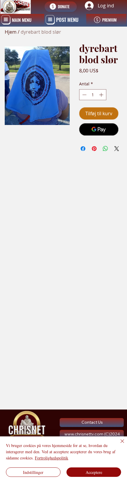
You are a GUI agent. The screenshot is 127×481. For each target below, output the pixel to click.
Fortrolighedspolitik (51, 458)
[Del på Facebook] (83, 148)
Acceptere (94, 472)
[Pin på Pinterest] (94, 148)
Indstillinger (33, 472)
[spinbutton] (92, 95)
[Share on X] (116, 148)
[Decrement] (83, 95)
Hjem (11, 32)
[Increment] (101, 95)
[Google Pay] (98, 129)
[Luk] (119, 445)
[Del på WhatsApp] (105, 148)
